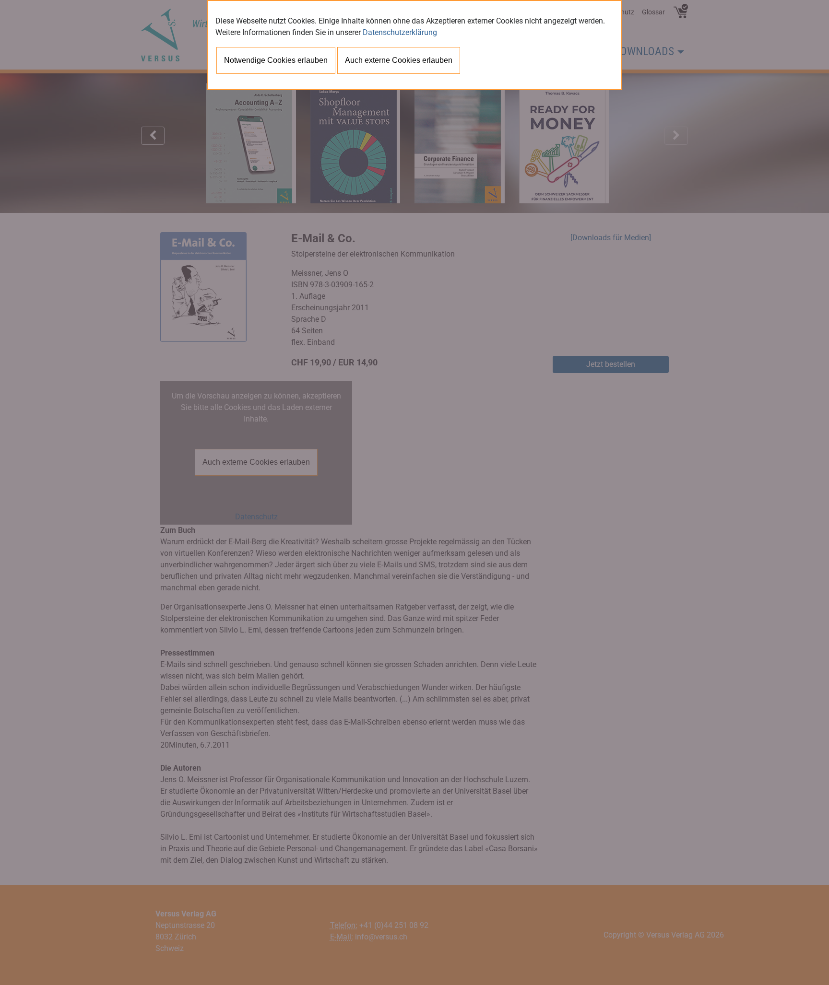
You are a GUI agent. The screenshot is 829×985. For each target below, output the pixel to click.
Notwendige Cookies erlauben (276, 60)
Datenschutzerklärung (400, 32)
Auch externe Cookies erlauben (398, 60)
